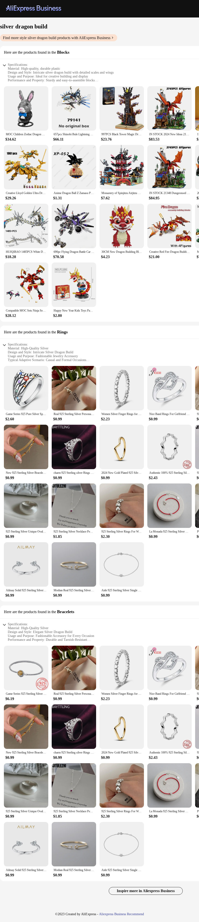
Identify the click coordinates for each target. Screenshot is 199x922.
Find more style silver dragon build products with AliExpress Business (56, 38)
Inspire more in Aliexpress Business (146, 891)
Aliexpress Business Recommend (121, 914)
